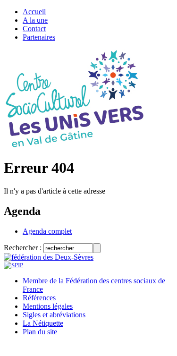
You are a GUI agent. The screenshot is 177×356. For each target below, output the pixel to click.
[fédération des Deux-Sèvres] (48, 257)
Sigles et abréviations (54, 315)
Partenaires (39, 37)
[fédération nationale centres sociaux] (13, 265)
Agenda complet (47, 231)
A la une (35, 20)
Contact (34, 29)
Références (39, 298)
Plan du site (40, 332)
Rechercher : (23, 248)
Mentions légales (48, 306)
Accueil (34, 12)
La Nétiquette (43, 323)
